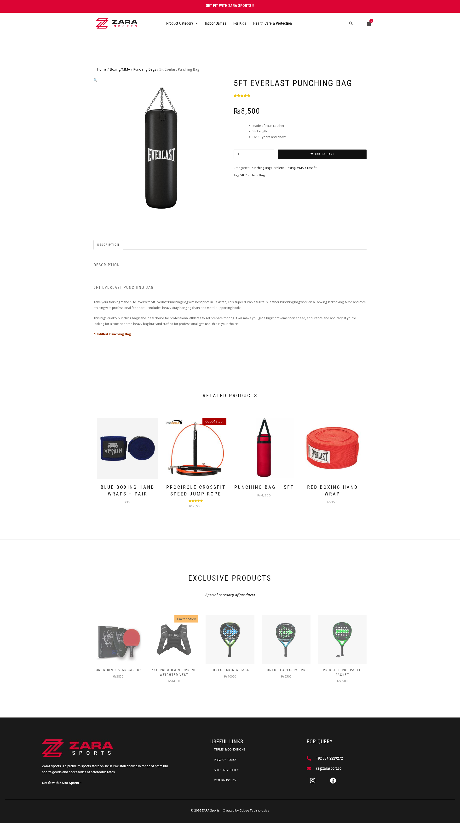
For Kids (239, 23)
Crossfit (310, 168)
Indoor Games (215, 23)
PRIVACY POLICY (225, 759)
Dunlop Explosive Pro (286, 670)
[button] (182, 23)
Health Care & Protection (272, 23)
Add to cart (324, 154)
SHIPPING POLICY (226, 770)
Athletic (279, 168)
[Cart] (369, 23)
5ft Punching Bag (252, 175)
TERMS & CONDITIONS (230, 749)
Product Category (179, 23)
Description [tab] (108, 244)
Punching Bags (144, 69)
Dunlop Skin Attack (230, 670)
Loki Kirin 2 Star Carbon (118, 670)
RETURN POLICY (225, 780)
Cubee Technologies (254, 810)
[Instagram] (313, 780)
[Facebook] (333, 780)
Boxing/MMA (120, 69)
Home (102, 69)
